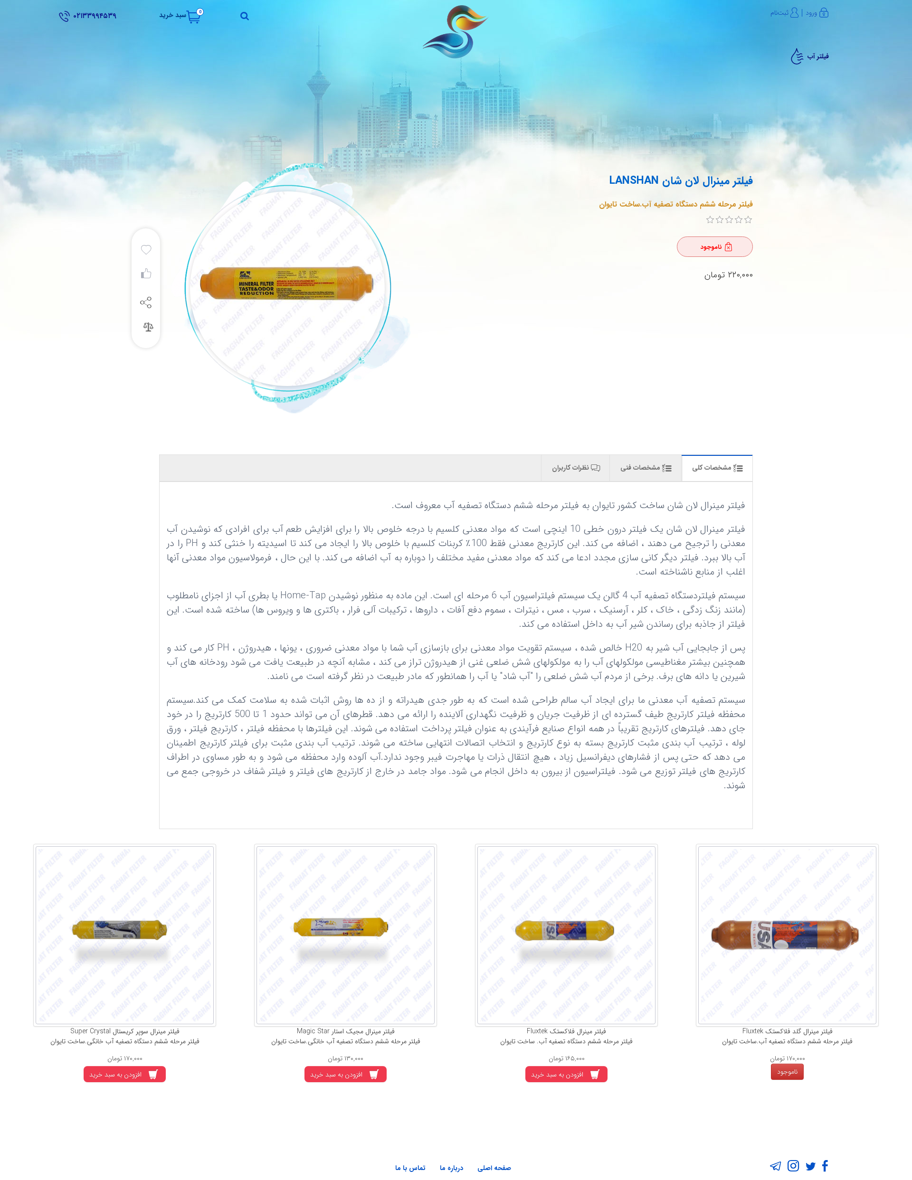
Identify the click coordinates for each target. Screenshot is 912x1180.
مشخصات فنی (641, 468)
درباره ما (451, 1168)
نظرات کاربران (571, 468)
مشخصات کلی (712, 468)
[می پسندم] (146, 275)
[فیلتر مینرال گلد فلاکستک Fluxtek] (787, 935)
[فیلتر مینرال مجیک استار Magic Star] (345, 935)
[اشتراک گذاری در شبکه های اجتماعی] (146, 302)
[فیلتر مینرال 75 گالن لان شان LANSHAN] (286, 288)
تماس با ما (410, 1168)
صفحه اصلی (494, 1168)
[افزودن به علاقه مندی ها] (146, 250)
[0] (710, 220)
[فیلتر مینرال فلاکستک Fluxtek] (566, 935)
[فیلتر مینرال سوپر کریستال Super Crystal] (125, 935)
